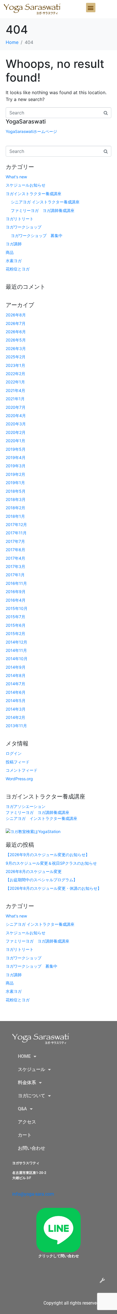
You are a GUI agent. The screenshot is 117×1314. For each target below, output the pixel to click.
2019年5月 (16, 449)
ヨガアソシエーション (25, 806)
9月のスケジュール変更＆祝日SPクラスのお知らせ (51, 863)
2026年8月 (16, 314)
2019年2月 (15, 474)
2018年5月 (16, 491)
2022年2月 (15, 373)
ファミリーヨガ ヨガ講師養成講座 (42, 210)
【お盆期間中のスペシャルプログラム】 (41, 879)
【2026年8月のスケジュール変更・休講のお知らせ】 (53, 888)
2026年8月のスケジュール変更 (34, 871)
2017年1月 (15, 574)
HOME (24, 1056)
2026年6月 (16, 331)
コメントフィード (21, 770)
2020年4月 (16, 415)
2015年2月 (15, 633)
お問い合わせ (31, 1148)
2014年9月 (16, 667)
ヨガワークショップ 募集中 (36, 235)
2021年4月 (15, 390)
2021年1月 (15, 398)
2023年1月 (15, 365)
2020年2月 (16, 432)
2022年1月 (15, 381)
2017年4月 (15, 558)
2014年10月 (17, 658)
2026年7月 (16, 323)
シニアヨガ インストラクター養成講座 (45, 201)
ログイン (14, 753)
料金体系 (27, 1082)
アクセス (27, 1122)
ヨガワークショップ (23, 227)
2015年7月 (15, 616)
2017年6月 (15, 549)
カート (25, 1135)
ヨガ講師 (14, 243)
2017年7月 (15, 541)
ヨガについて (31, 1095)
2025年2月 (16, 356)
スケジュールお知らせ (25, 185)
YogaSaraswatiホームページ (31, 131)
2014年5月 (16, 700)
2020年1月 (15, 440)
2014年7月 (15, 683)
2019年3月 (16, 465)
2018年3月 (16, 499)
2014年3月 (16, 709)
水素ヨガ (14, 260)
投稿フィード (18, 761)
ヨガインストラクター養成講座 (33, 193)
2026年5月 (16, 339)
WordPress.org (19, 778)
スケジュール (31, 1069)
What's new (16, 176)
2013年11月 (16, 725)
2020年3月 (16, 423)
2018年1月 (15, 516)
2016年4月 (16, 600)
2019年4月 (16, 457)
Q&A (22, 1108)
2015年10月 (17, 608)
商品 (10, 252)
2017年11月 (16, 532)
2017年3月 (15, 566)
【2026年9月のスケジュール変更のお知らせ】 (47, 854)
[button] (90, 7)
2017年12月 (16, 524)
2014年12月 (16, 642)
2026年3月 (16, 348)
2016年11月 (16, 583)
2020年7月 (16, 407)
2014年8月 (16, 675)
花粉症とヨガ (18, 268)
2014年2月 (15, 717)
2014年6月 (16, 692)
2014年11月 (16, 650)
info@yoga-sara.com (33, 1194)
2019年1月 (15, 482)
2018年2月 (15, 507)
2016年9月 (16, 591)
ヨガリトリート (20, 218)
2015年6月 (16, 625)
